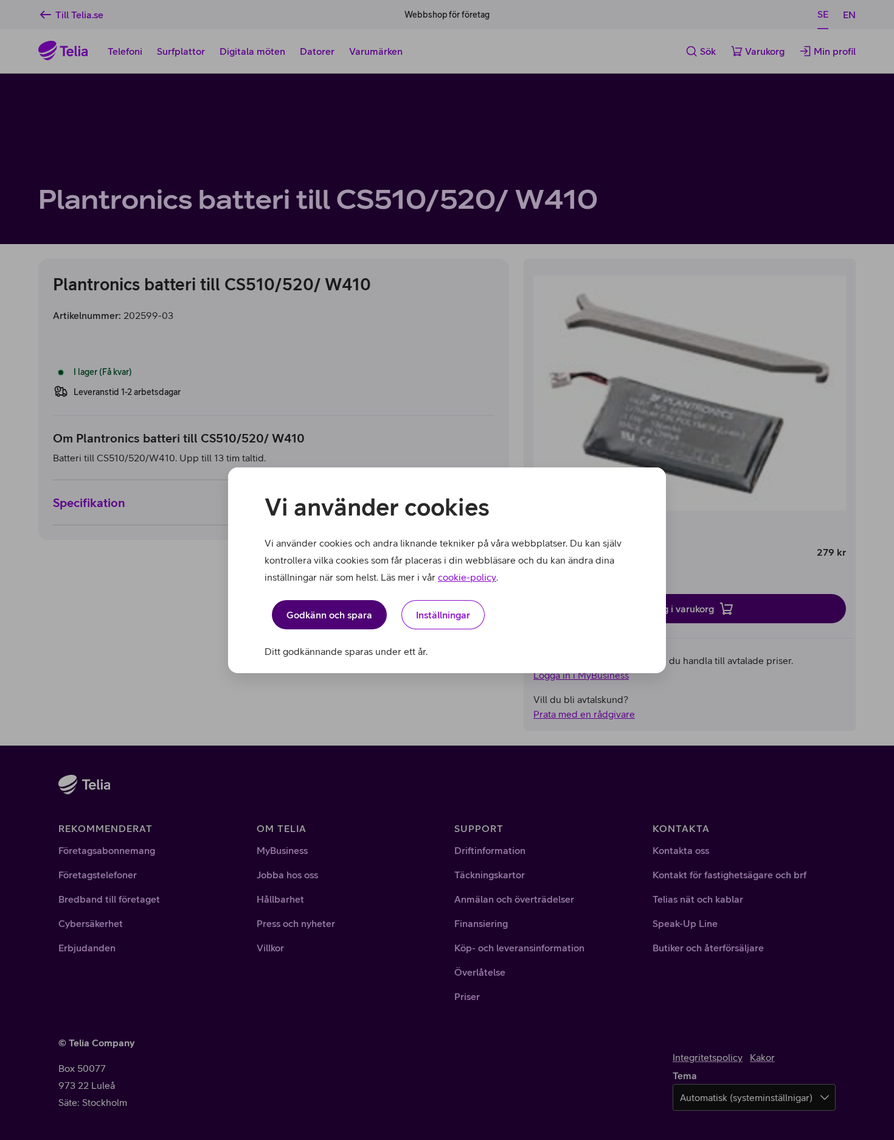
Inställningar (443, 614)
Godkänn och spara (329, 614)
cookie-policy (467, 577)
